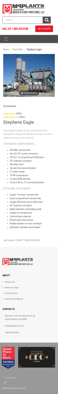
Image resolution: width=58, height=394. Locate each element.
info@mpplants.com (14, 326)
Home (6, 49)
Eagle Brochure (11, 117)
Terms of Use (10, 378)
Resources (10, 282)
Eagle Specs (9, 113)
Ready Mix (18, 49)
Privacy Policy (11, 293)
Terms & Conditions (14, 299)
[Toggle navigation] (6, 39)
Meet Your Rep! (12, 287)
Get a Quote (44, 29)
